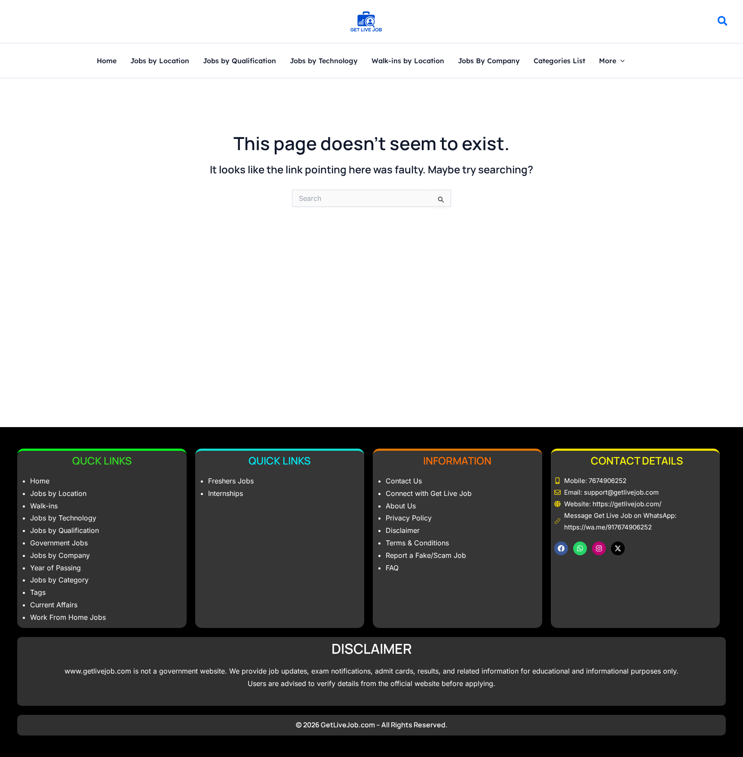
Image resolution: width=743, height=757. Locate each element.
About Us (401, 506)
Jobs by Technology (324, 61)
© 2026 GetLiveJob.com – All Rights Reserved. (372, 724)
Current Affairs (53, 604)
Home (107, 61)
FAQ (392, 567)
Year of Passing (55, 567)
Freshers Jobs (231, 481)
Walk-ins (44, 506)
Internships (225, 493)
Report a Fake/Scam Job (426, 555)
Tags (38, 592)
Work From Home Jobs (68, 617)
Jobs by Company (60, 555)
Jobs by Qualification (239, 61)
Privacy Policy (409, 518)
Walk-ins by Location (408, 61)
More (607, 61)
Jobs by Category (59, 579)
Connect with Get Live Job (429, 493)
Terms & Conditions (417, 543)
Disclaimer (403, 530)
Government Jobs (59, 543)
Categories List (559, 61)
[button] (723, 22)
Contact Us (404, 481)
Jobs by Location (159, 61)
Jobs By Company (489, 61)
